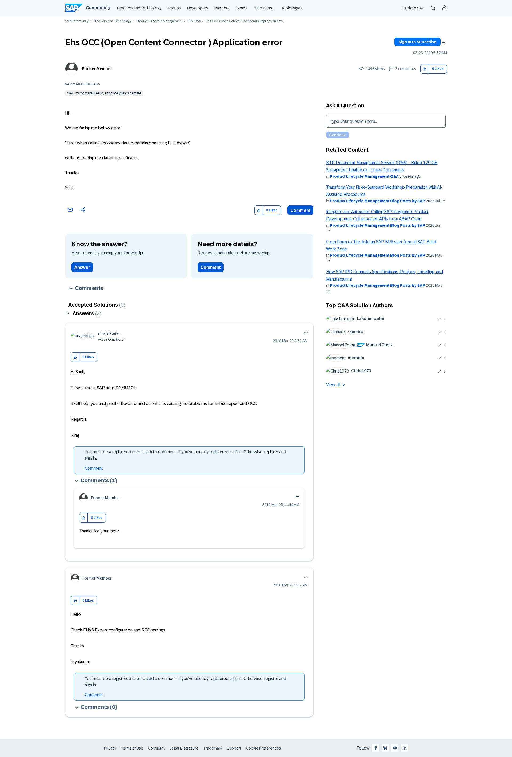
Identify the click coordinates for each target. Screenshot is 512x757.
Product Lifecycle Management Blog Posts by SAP (377, 201)
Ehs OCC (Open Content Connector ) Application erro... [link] (245, 21)
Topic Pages (291, 8)
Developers (197, 8)
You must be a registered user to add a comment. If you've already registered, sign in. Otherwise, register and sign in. (185, 455)
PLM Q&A (194, 21)
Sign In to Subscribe (417, 42)
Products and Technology (139, 8)
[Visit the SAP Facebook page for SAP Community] (376, 748)
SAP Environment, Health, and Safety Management (104, 93)
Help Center (264, 8)
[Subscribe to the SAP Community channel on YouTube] (395, 748)
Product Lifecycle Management (159, 21)
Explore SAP (413, 8)
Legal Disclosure (184, 748)
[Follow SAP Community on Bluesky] (385, 748)
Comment (300, 210)
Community (98, 7)
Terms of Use (132, 748)
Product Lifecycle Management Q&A (364, 176)
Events (241, 8)
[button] (425, 69)
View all (333, 384)
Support (234, 748)
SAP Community (77, 21)
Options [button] (443, 43)
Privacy (110, 748)
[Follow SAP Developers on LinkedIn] (404, 748)
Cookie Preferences (263, 748)
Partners (221, 8)
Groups (174, 8)
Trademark (212, 748)
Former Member (97, 69)
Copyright (156, 748)
